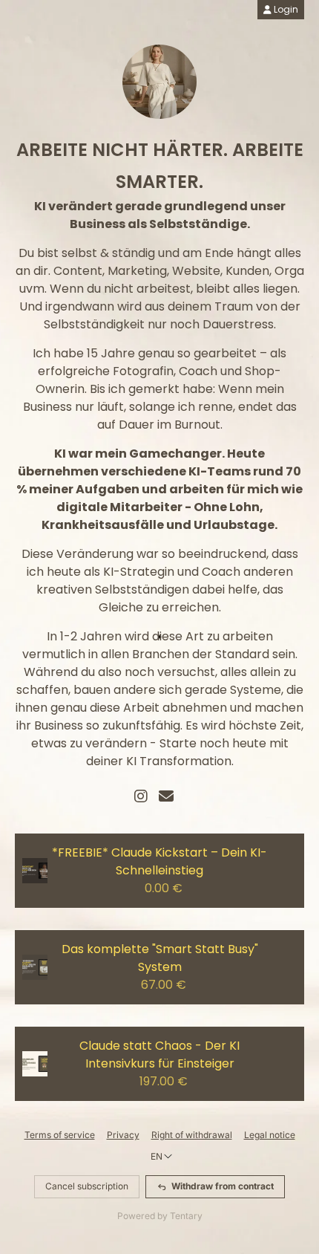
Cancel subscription (86, 1186)
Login (285, 9)
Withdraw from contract (222, 1186)
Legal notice (269, 1134)
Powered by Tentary (160, 1215)
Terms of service (59, 1134)
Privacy (123, 1134)
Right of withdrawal (191, 1134)
